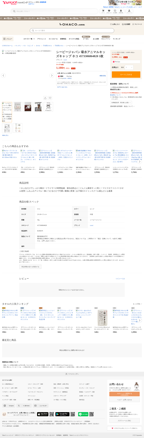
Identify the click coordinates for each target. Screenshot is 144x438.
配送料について (115, 95)
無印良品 (81, 399)
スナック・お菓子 (84, 384)
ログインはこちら (62, 87)
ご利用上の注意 (58, 421)
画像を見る (5, 135)
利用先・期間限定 (67, 78)
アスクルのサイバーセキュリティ (11, 423)
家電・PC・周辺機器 (34, 399)
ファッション (31, 395)
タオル (38, 45)
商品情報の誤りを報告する (30, 267)
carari (65, 60)
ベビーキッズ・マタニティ (35, 392)
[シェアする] (45, 98)
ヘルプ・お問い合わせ (124, 400)
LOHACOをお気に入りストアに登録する (125, 428)
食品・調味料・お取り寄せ (61, 384)
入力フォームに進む (124, 420)
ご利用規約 (87, 421)
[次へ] (51, 75)
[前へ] (3, 75)
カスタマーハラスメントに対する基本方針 (40, 421)
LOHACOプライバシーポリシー (73, 421)
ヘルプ (139, 7)
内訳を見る (103, 75)
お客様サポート (22, 421)
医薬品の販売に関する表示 (78, 423)
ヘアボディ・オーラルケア (9, 392)
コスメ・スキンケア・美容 (35, 384)
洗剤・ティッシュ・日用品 (61, 388)
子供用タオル (47, 45)
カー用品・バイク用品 (60, 399)
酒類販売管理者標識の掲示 (46, 423)
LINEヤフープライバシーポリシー (24, 435)
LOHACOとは (13, 421)
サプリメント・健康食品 (60, 392)
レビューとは (120, 278)
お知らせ (4, 421)
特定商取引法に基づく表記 (30, 423)
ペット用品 (5, 395)
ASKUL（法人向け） (94, 423)
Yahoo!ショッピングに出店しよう (125, 7)
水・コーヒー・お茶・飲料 (9, 388)
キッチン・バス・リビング (24, 45)
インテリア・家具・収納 (9, 399)
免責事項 (65, 435)
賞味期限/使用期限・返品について (121, 106)
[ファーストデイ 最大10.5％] (72, 18)
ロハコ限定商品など (7, 384)
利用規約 (58, 435)
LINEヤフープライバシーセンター (45, 435)
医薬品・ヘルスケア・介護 (86, 392)
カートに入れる (126, 74)
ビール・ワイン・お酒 (34, 388)
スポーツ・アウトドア (60, 395)
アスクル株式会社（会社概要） (11, 426)
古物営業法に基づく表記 (63, 423)
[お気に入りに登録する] (50, 98)
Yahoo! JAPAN (108, 7)
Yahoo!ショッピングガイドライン (78, 435)
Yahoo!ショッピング (7, 435)
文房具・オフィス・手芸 (86, 395)
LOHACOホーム (7, 45)
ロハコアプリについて (20, 415)
